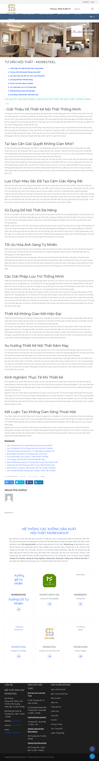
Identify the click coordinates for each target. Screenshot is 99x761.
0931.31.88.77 (16, 725)
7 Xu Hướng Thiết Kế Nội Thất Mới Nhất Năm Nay (26, 459)
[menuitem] (13, 14)
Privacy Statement (35, 757)
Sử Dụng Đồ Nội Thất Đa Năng (21, 80)
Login (92, 2)
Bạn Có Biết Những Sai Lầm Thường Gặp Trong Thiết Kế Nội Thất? (32, 462)
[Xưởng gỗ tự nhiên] (18, 579)
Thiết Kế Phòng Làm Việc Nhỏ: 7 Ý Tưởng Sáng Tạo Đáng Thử (30, 451)
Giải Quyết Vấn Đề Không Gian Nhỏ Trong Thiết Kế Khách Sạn (31, 465)
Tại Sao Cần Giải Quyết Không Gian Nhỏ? (25, 72)
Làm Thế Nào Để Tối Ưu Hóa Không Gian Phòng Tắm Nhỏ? (29, 445)
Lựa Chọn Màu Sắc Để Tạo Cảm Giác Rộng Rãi (27, 76)
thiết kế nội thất (12, 476)
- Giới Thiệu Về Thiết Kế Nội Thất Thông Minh (26, 68)
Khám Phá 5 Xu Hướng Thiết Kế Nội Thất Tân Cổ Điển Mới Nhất (31, 468)
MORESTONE (18, 647)
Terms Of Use (48, 757)
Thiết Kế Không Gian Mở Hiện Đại (22, 91)
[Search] (92, 9)
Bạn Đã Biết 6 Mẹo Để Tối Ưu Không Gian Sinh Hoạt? (27, 454)
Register (86, 2)
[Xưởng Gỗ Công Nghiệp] (49, 580)
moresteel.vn (17, 721)
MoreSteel (21, 757)
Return (43, 476)
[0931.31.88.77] (92, 756)
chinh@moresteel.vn (13, 732)
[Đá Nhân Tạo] (18, 628)
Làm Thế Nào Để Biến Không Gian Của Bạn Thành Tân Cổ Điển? (31, 471)
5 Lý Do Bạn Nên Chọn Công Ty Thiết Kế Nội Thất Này (27, 457)
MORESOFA (80, 594)
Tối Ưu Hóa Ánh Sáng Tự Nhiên (21, 83)
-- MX (7, 104)
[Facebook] (92, 749)
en (91, 17)
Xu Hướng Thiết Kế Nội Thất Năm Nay (24, 95)
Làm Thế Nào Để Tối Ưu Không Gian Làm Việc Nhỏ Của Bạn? (30, 448)
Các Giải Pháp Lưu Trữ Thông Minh (23, 87)
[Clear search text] (90, 9)
